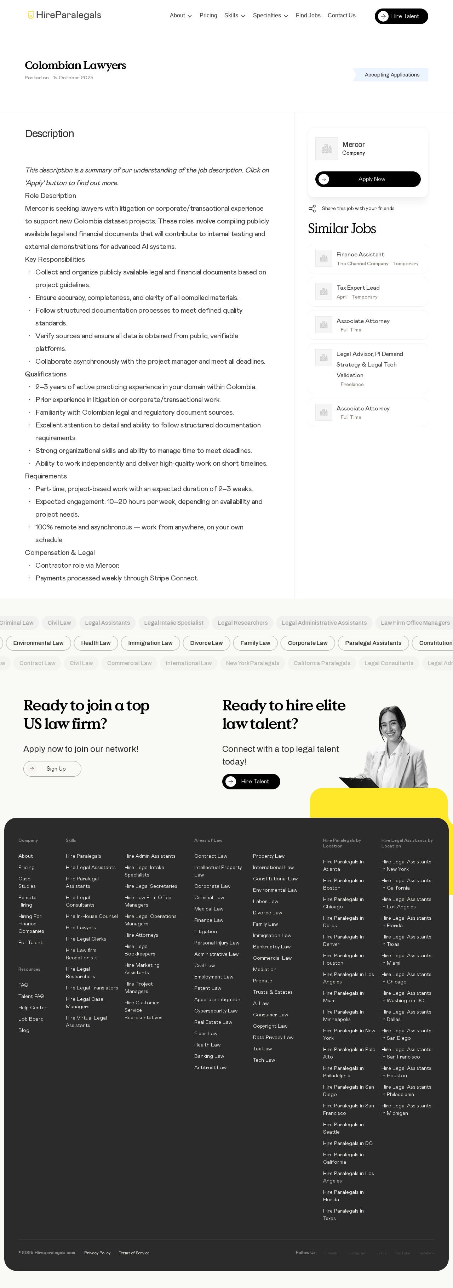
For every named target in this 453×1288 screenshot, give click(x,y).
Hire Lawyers (81, 927)
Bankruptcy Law (272, 946)
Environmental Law (45, 643)
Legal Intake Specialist (166, 623)
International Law (180, 663)
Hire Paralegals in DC (348, 1143)
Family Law (262, 643)
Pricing (208, 15)
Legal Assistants (99, 623)
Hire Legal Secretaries (151, 886)
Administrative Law (216, 954)
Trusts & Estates (273, 992)
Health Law (102, 643)
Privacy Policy (97, 1253)
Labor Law (265, 901)
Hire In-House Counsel (92, 916)
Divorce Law (213, 643)
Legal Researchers (235, 623)
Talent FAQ (31, 996)
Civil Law (51, 623)
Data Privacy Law (273, 1037)
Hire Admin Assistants (150, 856)
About (177, 15)
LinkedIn (332, 1253)
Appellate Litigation (217, 999)
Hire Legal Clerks (86, 939)
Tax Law (262, 1048)
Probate (262, 980)
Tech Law (264, 1060)
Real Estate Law (213, 1022)
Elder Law (205, 1033)
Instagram (357, 1253)
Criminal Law (209, 897)
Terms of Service (134, 1253)
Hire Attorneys (141, 935)
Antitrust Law (210, 1067)
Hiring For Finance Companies (31, 924)
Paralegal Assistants (380, 643)
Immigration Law (157, 643)
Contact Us (342, 15)
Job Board (31, 1019)
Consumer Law (270, 1014)
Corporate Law (314, 643)
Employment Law (213, 977)
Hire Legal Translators (92, 988)
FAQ (23, 985)
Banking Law (209, 1056)
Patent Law (207, 988)
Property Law (269, 856)
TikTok (380, 1253)
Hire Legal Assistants (91, 867)
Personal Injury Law (216, 943)
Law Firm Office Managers (407, 623)
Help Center (32, 1007)
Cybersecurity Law (215, 1011)
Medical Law (208, 909)
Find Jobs (308, 15)
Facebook (426, 1253)
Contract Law (29, 663)
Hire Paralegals (83, 856)
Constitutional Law (275, 878)
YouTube (402, 1253)
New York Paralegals (244, 663)
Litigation (205, 931)
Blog (23, 1030)
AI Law (261, 1003)
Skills (231, 15)
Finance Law (208, 920)
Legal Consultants (380, 663)
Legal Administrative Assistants (316, 623)
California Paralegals (313, 663)
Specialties (267, 15)
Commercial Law (121, 663)
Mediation (264, 969)
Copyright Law (270, 1026)
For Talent (30, 942)
